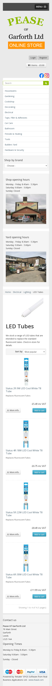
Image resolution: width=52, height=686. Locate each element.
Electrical (9, 112)
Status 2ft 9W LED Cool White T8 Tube (23, 390)
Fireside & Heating (13, 133)
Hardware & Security (14, 150)
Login (33, 57)
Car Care (9, 123)
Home (8, 292)
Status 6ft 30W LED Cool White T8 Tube (24, 576)
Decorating (10, 107)
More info (13, 410)
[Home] (26, 33)
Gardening (9, 96)
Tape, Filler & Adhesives (16, 117)
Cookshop (9, 101)
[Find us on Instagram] (46, 75)
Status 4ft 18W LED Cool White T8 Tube (24, 452)
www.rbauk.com (36, 679)
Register (43, 57)
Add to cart (39, 410)
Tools (7, 139)
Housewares (10, 90)
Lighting (27, 292)
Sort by (19, 351)
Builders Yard (11, 144)
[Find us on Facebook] (41, 75)
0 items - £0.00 (37, 65)
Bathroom (9, 128)
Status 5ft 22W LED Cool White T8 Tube (24, 514)
